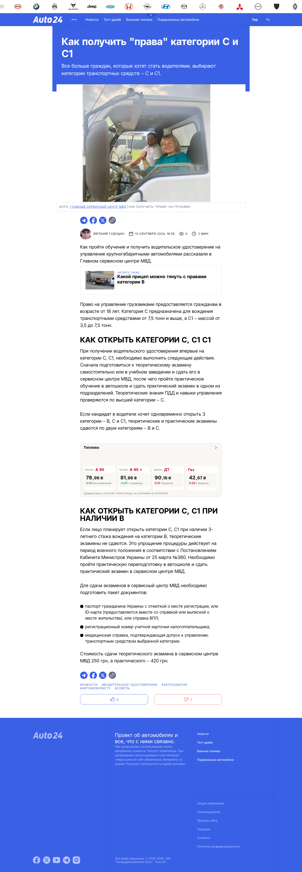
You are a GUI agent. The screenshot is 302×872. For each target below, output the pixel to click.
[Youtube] (56, 860)
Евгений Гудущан (108, 234)
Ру (268, 19)
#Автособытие (174, 685)
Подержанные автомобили (178, 19)
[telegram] (84, 220)
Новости (91, 19)
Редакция (203, 829)
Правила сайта (207, 820)
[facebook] (93, 220)
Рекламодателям (208, 812)
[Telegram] (66, 860)
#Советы (122, 688)
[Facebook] (36, 860)
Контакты (203, 838)
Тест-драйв (112, 19)
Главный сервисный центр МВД (98, 207)
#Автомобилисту (95, 688)
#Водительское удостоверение (130, 685)
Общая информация (210, 803)
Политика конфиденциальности (218, 846)
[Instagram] (76, 860)
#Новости (89, 685)
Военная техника (139, 19)
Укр (255, 19)
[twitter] (102, 220)
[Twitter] (46, 860)
